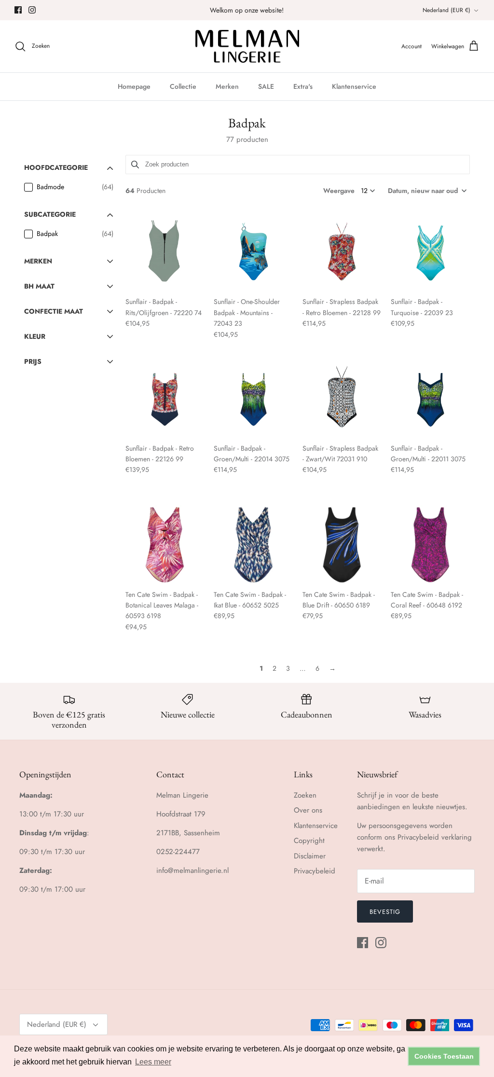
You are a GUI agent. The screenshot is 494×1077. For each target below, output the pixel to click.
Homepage (134, 86)
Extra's (303, 86)
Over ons (308, 810)
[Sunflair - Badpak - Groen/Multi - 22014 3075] (253, 398)
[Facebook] (18, 10)
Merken (227, 86)
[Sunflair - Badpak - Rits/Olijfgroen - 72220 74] (165, 252)
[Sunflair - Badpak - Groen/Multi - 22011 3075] (430, 398)
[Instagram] (32, 10)
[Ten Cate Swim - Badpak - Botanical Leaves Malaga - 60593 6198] (165, 544)
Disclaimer (310, 856)
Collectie (183, 86)
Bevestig (385, 911)
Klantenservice (354, 86)
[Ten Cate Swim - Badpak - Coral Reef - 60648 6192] (430, 544)
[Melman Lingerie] (247, 46)
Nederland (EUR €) (446, 10)
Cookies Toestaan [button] (444, 1056)
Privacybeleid (314, 871)
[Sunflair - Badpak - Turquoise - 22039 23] (430, 252)
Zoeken (305, 795)
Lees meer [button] (153, 1062)
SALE (266, 86)
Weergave (339, 190)
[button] (426, 190)
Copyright (309, 840)
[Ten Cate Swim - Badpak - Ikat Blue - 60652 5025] (253, 544)
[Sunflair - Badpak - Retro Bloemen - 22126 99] (165, 398)
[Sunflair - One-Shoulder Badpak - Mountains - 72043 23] (253, 252)
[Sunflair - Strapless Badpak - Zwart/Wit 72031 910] (342, 398)
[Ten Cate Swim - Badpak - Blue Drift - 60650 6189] (342, 544)
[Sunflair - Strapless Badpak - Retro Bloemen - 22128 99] (342, 252)
